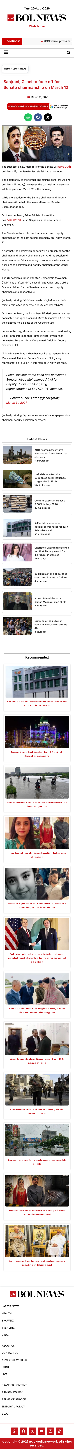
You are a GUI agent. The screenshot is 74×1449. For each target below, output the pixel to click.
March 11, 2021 (16, 402)
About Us (8, 1345)
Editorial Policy (13, 1406)
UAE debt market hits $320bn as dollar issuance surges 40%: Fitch (50, 478)
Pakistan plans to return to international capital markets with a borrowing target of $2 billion (37, 958)
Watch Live (37, 26)
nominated (14, 220)
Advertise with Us (14, 1359)
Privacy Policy (12, 1392)
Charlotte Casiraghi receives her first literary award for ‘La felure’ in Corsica (51, 551)
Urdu (5, 1367)
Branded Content (14, 1384)
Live (4, 1374)
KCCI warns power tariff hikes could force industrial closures (50, 453)
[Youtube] (41, 1431)
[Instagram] (50, 1431)
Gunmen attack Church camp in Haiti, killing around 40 (51, 624)
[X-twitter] (32, 1431)
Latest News (19, 68)
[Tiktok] (59, 1431)
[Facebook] (23, 1431)
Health (6, 1313)
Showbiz (8, 1320)
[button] (28, 117)
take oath (64, 166)
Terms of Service (14, 1399)
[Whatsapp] (14, 1431)
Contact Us (10, 1352)
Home (7, 68)
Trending (8, 1327)
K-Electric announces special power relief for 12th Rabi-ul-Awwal (51, 527)
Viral (5, 1334)
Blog (5, 1413)
